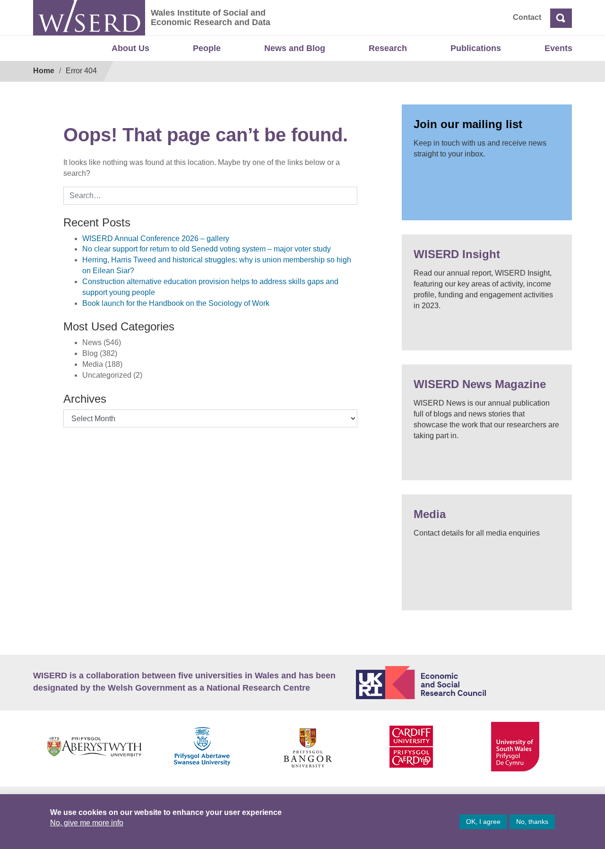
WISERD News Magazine (480, 384)
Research (388, 48)
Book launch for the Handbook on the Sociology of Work (175, 303)
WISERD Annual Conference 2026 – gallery (155, 238)
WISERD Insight (457, 254)
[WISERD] (89, 17)
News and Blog (294, 48)
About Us (130, 48)
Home (43, 71)
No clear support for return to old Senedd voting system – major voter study (206, 249)
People (207, 48)
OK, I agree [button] (483, 821)
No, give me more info (86, 823)
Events (558, 48)
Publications (475, 48)
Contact (527, 17)
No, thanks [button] (532, 821)
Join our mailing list (468, 124)
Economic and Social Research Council (464, 682)
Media (430, 514)
